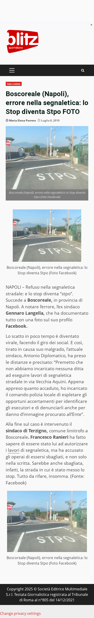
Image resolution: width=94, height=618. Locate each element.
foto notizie (13, 83)
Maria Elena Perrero (22, 120)
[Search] (82, 70)
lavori (13, 450)
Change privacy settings (20, 613)
